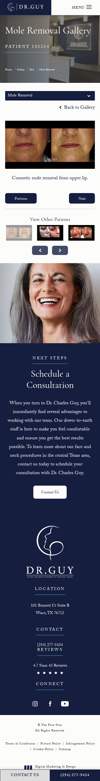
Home (8, 70)
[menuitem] (35, 704)
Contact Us (50, 492)
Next (81, 199)
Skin (31, 70)
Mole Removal (47, 70)
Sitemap (65, 749)
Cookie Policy (43, 749)
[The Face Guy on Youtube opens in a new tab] (65, 704)
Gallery (20, 70)
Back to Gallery (79, 108)
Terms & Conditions (20, 743)
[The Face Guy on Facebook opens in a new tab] (50, 704)
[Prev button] (40, 250)
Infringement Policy (80, 743)
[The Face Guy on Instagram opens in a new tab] (35, 704)
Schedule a (50, 373)
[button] (89, 7)
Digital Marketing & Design (55, 769)
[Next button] (60, 250)
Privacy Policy (51, 743)
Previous (21, 199)
